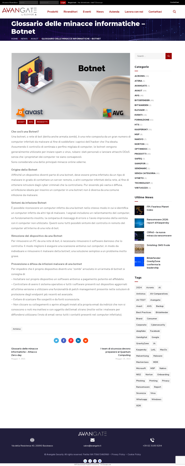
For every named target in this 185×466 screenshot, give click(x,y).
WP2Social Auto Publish (82, 465)
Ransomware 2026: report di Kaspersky (158, 221)
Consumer (152, 318)
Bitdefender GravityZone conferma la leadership (154, 263)
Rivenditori (70, 12)
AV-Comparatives (159, 293)
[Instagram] (95, 461)
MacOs (163, 349)
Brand (139, 318)
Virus (153, 393)
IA (154, 343)
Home (14, 38)
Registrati (72, 2)
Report (157, 386)
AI (159, 287)
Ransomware (143, 386)
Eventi (87, 12)
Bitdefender (142, 100)
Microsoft (141, 368)
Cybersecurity (158, 324)
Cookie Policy (134, 454)
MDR (155, 362)
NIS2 (138, 374)
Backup (159, 306)
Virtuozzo (141, 187)
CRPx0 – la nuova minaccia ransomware (159, 234)
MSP (137, 134)
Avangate (141, 85)
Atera (138, 80)
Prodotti (52, 12)
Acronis (140, 76)
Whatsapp (141, 399)
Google (155, 337)
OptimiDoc (141, 148)
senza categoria (145, 173)
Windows (156, 399)
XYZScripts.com (105, 465)
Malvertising (142, 355)
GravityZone (142, 343)
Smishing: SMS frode (158, 245)
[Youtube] (100, 461)
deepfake (141, 331)
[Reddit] (85, 340)
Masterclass (142, 362)
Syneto (139, 178)
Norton (139, 144)
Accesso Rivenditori (10, 2)
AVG (31, 122)
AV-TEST (141, 300)
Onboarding (163, 374)
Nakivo (139, 139)
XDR (138, 405)
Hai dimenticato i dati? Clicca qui (90, 2)
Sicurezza (141, 393)
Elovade (140, 110)
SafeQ (138, 158)
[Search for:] (153, 56)
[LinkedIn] (78, 340)
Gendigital (141, 337)
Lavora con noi (134, 12)
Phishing (140, 380)
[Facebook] (63, 340)
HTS (137, 124)
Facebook (155, 331)
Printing (153, 380)
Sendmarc (141, 168)
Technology (142, 183)
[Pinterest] (71, 340)
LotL (153, 349)
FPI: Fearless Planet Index (158, 208)
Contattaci (174, 2)
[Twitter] (56, 340)
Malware (157, 355)
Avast (34, 38)
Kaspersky (141, 129)
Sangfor (140, 163)
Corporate (141, 324)
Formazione (142, 119)
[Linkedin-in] (85, 461)
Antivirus (17, 329)
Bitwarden (141, 105)
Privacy (165, 380)
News (100, 12)
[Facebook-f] (90, 461)
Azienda (114, 12)
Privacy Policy (118, 454)
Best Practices (143, 312)
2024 (139, 287)
